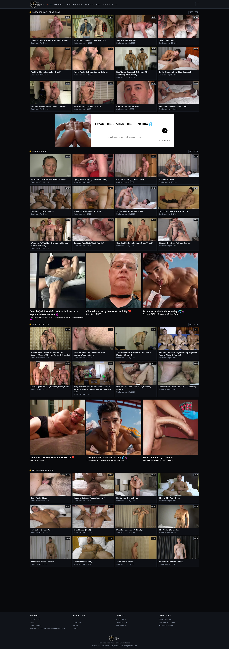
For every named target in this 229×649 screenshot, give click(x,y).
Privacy (75, 625)
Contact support (35, 625)
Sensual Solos (109, 4)
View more (193, 12)
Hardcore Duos (92, 4)
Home (49, 4)
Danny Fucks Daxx (165, 619)
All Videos (59, 4)
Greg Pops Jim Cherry (167, 622)
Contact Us (77, 622)
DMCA (32, 622)
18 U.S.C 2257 (35, 619)
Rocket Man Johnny (166, 625)
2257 (74, 619)
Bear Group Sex (74, 4)
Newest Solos (121, 619)
